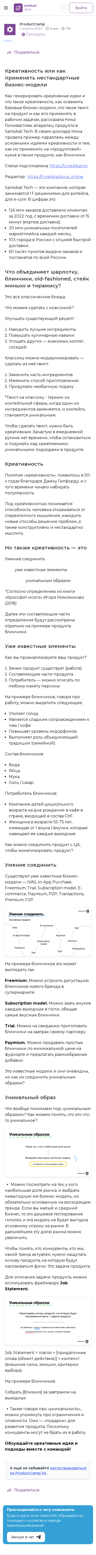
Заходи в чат (22, 1537)
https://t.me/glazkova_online (55, 176)
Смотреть (36, 34)
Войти (81, 8)
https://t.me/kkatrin (69, 166)
